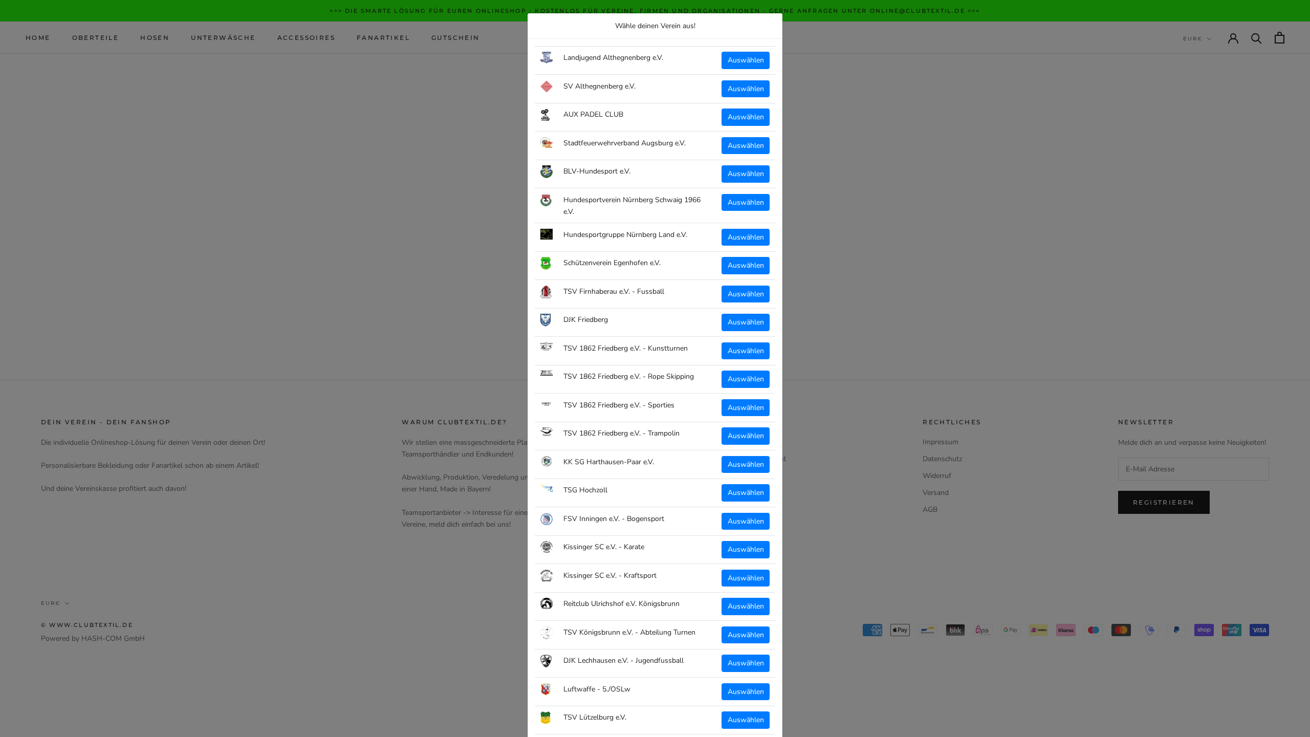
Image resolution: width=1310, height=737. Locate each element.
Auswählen (746, 60)
